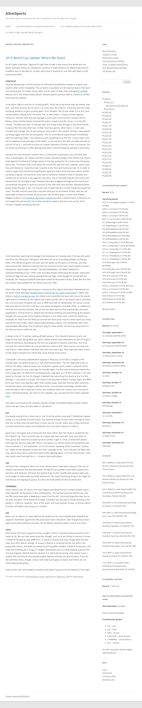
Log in (104, 669)
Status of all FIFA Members (113, 613)
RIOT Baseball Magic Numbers (114, 67)
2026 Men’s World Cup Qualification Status (35, 26)
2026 (107, 99)
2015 (107, 145)
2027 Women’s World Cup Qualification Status (81, 26)
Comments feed (109, 676)
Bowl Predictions (109, 51)
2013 (107, 152)
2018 (107, 135)
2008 (107, 169)
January (110, 109)
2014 (107, 149)
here (8, 396)
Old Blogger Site (108, 71)
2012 (107, 155)
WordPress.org (108, 679)
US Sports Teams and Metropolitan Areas (24, 32)
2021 (107, 125)
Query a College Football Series (115, 64)
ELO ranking (81, 91)
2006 (107, 175)
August (110, 102)
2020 (107, 129)
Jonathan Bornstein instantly (40, 198)
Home (8, 26)
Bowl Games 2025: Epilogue (117, 105)
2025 (107, 112)
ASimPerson (78, 576)
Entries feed (107, 673)
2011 (107, 159)
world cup (49, 576)
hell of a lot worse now (24, 296)
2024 (107, 115)
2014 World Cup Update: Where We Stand (35, 58)
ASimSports (16, 13)
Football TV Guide (109, 54)
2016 (107, 142)
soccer (42, 576)
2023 (107, 119)
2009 (107, 165)
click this (113, 649)
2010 (107, 162)
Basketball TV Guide (110, 57)
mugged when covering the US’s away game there (53, 292)
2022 (107, 122)
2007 (107, 172)
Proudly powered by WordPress (18, 696)
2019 (107, 132)
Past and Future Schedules (113, 61)
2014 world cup (32, 576)
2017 (107, 139)
